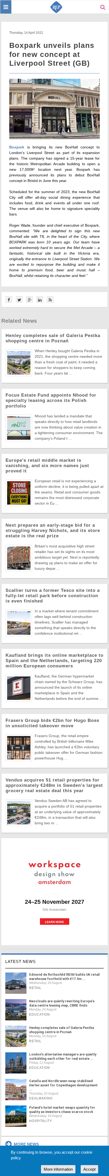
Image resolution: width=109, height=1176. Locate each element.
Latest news (20, 961)
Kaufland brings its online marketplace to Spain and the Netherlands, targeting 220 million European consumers (54, 660)
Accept (89, 1169)
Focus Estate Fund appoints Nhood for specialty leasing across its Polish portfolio (51, 400)
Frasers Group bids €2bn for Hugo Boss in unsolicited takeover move (52, 723)
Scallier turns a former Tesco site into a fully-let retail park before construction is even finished (53, 596)
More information (58, 1169)
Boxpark (16, 147)
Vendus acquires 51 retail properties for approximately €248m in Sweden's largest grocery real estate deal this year (54, 785)
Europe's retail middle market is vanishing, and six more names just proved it (47, 465)
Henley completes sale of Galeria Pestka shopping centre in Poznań (53, 338)
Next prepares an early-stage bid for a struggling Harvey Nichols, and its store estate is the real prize (53, 530)
